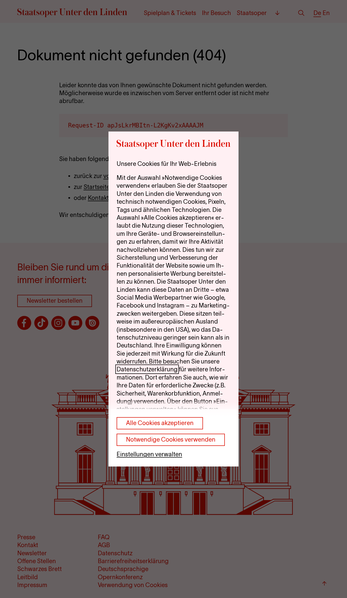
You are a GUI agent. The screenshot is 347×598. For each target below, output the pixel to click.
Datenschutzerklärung (147, 369)
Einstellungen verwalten (149, 454)
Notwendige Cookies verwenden (170, 439)
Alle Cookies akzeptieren (160, 422)
